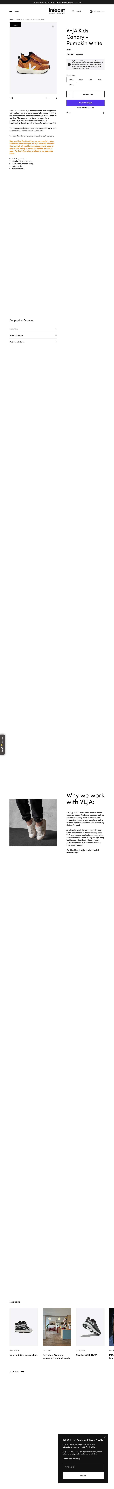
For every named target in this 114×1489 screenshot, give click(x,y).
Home (11, 19)
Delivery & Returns (16, 341)
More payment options (85, 107)
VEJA (69, 49)
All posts (13, 1371)
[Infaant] (57, 11)
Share (68, 113)
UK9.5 (71, 85)
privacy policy (75, 1458)
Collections (19, 19)
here (95, 1447)
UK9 (99, 80)
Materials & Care (16, 335)
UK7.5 (81, 80)
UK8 (90, 80)
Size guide (13, 328)
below (74, 68)
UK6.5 (71, 80)
